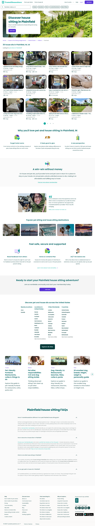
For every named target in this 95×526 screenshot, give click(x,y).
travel (7, 368)
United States (32, 40)
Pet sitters (42, 498)
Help (77, 2)
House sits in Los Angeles (63, 507)
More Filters (65, 7)
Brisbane (50, 328)
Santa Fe (50, 319)
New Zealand (65, 328)
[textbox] (15, 7)
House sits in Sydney (62, 510)
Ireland (63, 323)
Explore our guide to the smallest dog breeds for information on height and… (82, 384)
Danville (23, 312)
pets (75, 368)
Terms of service (28, 524)
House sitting (60, 498)
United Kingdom (66, 312)
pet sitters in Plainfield (15, 48)
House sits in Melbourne (63, 512)
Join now (12, 30)
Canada (64, 316)
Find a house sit (39, 2)
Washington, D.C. (38, 323)
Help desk (7, 507)
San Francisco (38, 321)
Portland (36, 316)
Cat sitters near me (44, 501)
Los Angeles (51, 314)
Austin (36, 318)
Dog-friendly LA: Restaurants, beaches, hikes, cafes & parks (58, 373)
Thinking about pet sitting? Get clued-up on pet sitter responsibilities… (35, 384)
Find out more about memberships (47, 182)
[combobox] (15, 7)
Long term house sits (62, 501)
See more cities (52, 337)
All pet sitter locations (45, 519)
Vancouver (51, 316)
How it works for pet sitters (11, 501)
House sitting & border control (12, 512)
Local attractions (54, 7)
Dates (34, 7)
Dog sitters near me (45, 503)
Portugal (64, 332)
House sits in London (62, 503)
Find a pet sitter (28, 2)
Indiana (40, 40)
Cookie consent (8, 516)
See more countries (67, 337)
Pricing (6, 503)
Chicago (50, 323)
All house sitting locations (63, 516)
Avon (22, 310)
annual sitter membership (28, 428)
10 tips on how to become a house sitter (40, 449)
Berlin (49, 334)
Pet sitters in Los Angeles (46, 510)
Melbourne (51, 312)
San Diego (37, 334)
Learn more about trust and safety (46, 268)
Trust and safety (9, 505)
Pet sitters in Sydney (45, 512)
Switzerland (65, 330)
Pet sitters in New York (45, 507)
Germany (64, 321)
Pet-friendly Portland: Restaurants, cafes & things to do (12, 375)
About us (24, 498)
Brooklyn (36, 336)
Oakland (36, 327)
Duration (41, 7)
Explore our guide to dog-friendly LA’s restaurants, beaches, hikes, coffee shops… (59, 384)
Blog (23, 507)
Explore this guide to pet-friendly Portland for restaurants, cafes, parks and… (13, 386)
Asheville (36, 332)
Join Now (89, 2)
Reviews (6, 514)
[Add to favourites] (21, 53)
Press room (25, 510)
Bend (35, 325)
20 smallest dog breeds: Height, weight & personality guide (81, 373)
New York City (51, 330)
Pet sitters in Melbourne (45, 514)
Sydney (50, 325)
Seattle (36, 314)
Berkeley (50, 332)
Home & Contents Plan (10, 510)
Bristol (49, 321)
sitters (30, 368)
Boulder (36, 330)
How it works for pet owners (11, 498)
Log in (81, 2)
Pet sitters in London (45, 505)
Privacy (37, 524)
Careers (24, 505)
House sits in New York (62, 505)
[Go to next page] (53, 123)
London (50, 310)
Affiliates (24, 512)
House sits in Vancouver (63, 514)
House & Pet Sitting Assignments (17, 40)
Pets (47, 7)
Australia (64, 314)
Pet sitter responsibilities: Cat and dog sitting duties (34, 373)
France (63, 319)
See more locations (40, 339)
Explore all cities (47, 347)
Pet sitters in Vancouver (45, 516)
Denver (36, 312)
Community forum (27, 501)
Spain (63, 325)
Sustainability (25, 503)
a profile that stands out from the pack (48, 442)
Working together (26, 514)
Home (4, 40)
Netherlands (65, 334)
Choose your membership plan (25, 442)
